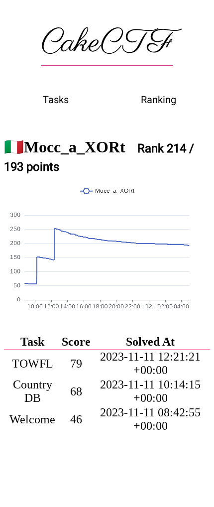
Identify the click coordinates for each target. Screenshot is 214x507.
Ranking (158, 100)
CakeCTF (107, 43)
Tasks (56, 100)
